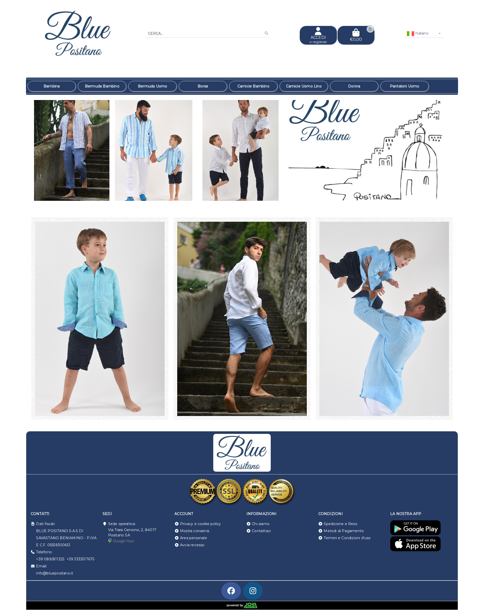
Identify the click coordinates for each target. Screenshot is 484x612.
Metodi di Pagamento (344, 531)
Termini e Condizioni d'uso (347, 538)
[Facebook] (231, 591)
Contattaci (261, 531)
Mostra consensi (194, 531)
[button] (443, 194)
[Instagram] (253, 591)
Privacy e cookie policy (200, 524)
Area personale (193, 538)
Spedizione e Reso (340, 524)
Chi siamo (260, 524)
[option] (51, 86)
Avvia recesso (192, 545)
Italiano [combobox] (421, 33)
